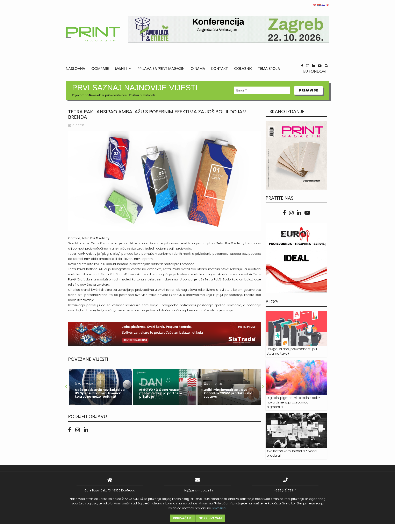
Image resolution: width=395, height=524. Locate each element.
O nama (198, 68)
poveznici (219, 508)
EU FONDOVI (314, 71)
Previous (66, 387)
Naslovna (75, 68)
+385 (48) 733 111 (285, 490)
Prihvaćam (182, 518)
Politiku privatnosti (142, 95)
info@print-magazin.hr (197, 490)
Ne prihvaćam (210, 518)
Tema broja (269, 68)
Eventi (121, 68)
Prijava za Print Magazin (161, 68)
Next (263, 387)
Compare (100, 68)
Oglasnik (243, 68)
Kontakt (219, 68)
